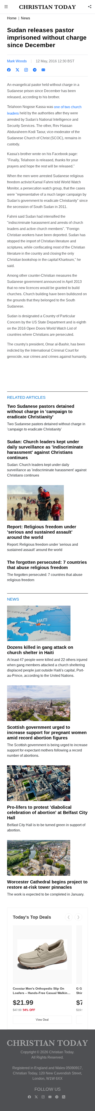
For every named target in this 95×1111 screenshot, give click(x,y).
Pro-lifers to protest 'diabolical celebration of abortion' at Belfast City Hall (47, 812)
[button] (6, 7)
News (25, 18)
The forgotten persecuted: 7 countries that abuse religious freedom (47, 565)
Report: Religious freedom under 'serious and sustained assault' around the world (41, 532)
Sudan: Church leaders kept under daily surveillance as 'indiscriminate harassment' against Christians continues (45, 449)
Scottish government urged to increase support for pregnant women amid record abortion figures (47, 732)
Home (12, 18)
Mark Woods (17, 61)
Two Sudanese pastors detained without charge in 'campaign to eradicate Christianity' (40, 411)
